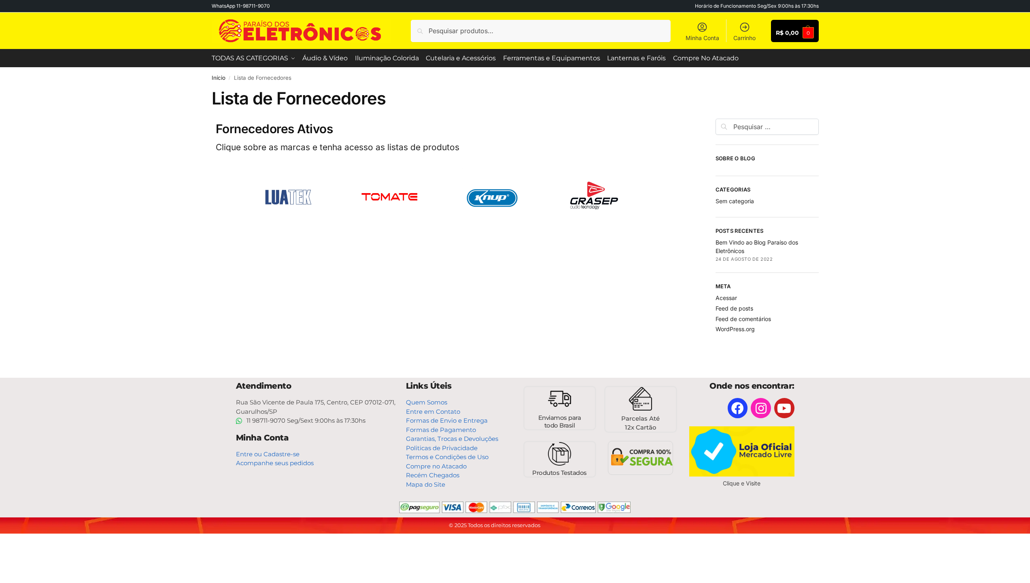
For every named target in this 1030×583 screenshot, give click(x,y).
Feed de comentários (743, 318)
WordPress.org (735, 329)
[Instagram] (761, 408)
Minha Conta (702, 37)
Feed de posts (734, 308)
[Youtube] (784, 408)
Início (218, 77)
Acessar (726, 297)
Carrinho (744, 37)
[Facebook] (738, 408)
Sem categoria (735, 201)
